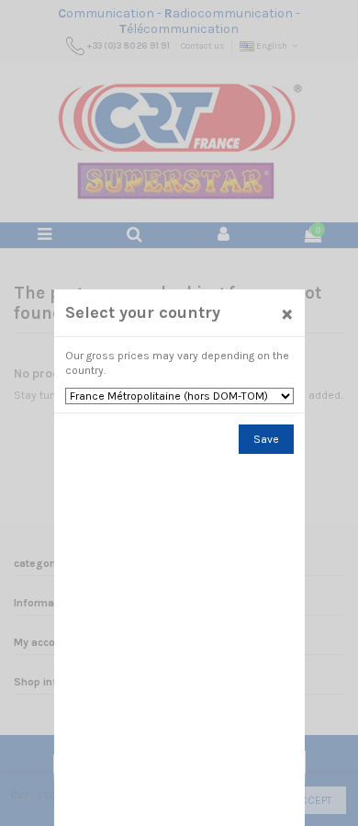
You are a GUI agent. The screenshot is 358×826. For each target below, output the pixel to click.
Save (266, 439)
